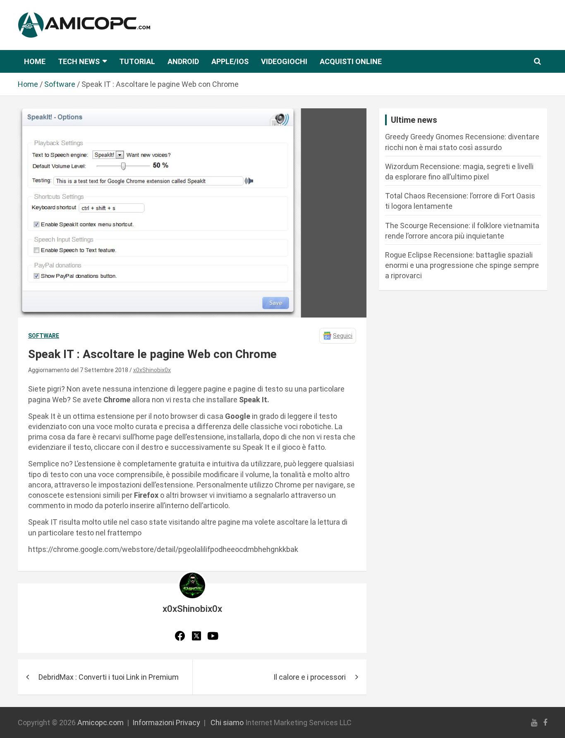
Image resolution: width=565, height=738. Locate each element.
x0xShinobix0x (152, 370)
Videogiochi (284, 61)
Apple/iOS (230, 61)
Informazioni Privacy (166, 722)
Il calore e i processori (309, 677)
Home (34, 61)
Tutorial (137, 61)
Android (183, 61)
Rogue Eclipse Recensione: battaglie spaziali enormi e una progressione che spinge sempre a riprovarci (462, 265)
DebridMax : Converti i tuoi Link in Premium (108, 677)
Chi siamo (227, 722)
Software (43, 335)
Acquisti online (351, 61)
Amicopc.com (100, 722)
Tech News (79, 61)
